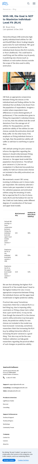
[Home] (5, 3)
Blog (14, 9)
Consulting (6, 407)
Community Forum (8, 427)
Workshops (6, 424)
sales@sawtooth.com (13, 391)
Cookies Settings (23, 460)
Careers (5, 441)
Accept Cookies (9, 460)
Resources (7, 9)
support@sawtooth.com (16, 384)
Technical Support (8, 417)
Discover (5, 404)
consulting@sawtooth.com (19, 388)
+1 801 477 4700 (11, 378)
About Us (6, 444)
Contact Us (6, 437)
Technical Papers (8, 421)
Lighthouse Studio (8, 401)
